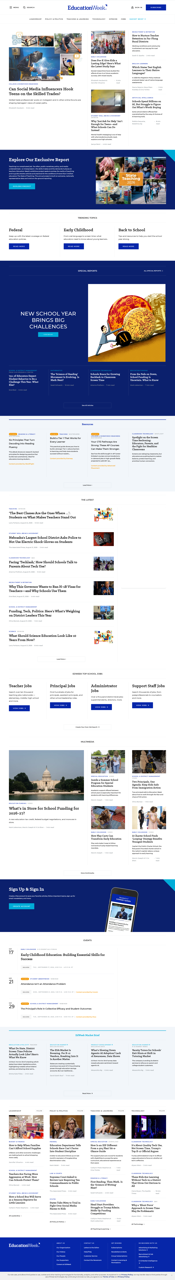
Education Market (58, 1045)
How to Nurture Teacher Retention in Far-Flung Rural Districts (145, 38)
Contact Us (89, 1243)
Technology (98, 19)
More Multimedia (87, 873)
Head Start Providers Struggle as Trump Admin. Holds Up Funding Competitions (105, 1209)
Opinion (113, 19)
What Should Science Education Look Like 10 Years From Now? (42, 638)
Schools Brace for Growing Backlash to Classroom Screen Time (105, 377)
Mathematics (56, 370)
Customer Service (90, 1256)
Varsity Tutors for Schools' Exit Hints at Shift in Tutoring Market (146, 1053)
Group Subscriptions (119, 1256)
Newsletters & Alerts (119, 1252)
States (53, 1199)
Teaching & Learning (78, 19)
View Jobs (18, 708)
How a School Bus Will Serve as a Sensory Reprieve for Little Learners (25, 1199)
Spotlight (159, 434)
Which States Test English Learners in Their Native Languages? (146, 70)
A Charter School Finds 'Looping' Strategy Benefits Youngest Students (147, 838)
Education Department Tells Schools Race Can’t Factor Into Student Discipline (65, 1148)
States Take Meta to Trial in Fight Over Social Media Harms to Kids (65, 1205)
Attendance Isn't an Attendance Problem (43, 984)
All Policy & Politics (57, 1222)
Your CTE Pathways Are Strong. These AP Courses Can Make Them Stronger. (105, 445)
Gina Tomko (145, 90)
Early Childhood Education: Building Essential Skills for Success (63, 957)
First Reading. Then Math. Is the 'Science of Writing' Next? (106, 1184)
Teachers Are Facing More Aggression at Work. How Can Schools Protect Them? (24, 1177)
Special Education (99, 776)
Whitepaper (14, 436)
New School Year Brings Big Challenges (48, 320)
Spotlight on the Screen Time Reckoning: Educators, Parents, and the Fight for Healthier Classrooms (145, 443)
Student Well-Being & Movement (105, 116)
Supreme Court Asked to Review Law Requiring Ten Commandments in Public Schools (65, 1182)
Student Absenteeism (39, 979)
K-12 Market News (140, 1046)
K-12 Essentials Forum (47, 949)
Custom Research (145, 1267)
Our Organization (63, 1248)
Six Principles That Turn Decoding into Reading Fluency (22, 444)
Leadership (35, 19)
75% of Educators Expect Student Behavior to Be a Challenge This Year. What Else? (23, 380)
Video (30, 803)
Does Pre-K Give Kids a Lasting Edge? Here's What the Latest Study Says (106, 63)
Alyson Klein (136, 1165)
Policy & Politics (54, 19)
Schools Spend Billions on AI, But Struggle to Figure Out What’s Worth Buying (146, 104)
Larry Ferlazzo (14, 523)
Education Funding (139, 370)
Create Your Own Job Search (87, 727)
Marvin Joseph (28, 827)
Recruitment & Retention (143, 32)
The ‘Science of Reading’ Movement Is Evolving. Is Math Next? (65, 377)
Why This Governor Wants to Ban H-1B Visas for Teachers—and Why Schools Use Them (45, 589)
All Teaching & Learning (100, 1229)
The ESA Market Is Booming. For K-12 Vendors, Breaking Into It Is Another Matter (64, 1055)
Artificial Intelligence (142, 98)
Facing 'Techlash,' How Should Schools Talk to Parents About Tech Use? (43, 564)
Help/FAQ (88, 1252)
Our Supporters (62, 1260)
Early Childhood (98, 57)
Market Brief (137, 19)
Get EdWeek (116, 1243)
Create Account (21, 906)
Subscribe (156, 7)
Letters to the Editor (91, 1248)
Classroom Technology (101, 370)
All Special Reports (152, 271)
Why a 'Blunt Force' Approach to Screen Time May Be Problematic (146, 1208)
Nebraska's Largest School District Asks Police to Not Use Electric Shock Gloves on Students (45, 539)
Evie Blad (12, 390)
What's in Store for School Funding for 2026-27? (44, 810)
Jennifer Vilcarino (98, 83)
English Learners (140, 63)
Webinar (54, 979)
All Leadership (14, 1216)
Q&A (33, 558)
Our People (61, 1256)
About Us (61, 1243)
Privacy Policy (127, 1275)
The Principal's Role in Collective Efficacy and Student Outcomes (56, 1008)
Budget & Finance (17, 1142)
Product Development (101, 1045)
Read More (19, 246)
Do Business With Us (148, 1243)
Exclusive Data (57, 1046)
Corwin (95, 992)
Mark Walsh (54, 1165)
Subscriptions (116, 1248)
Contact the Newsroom (93, 1260)
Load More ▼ (87, 485)
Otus (94, 1017)
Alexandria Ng (96, 1070)
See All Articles (87, 405)
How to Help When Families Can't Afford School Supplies (25, 1147)
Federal (53, 1142)
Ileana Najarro (137, 87)
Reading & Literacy (26, 434)
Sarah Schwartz (56, 385)
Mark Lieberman (136, 385)
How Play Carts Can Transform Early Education (106, 837)
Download (113, 1142)
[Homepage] (87, 7)
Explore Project (22, 186)
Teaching (63, 434)
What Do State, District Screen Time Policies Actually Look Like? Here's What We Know (23, 1053)
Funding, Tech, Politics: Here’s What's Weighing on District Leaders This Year (44, 613)
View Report (48, 334)
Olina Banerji (14, 621)
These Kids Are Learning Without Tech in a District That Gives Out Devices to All (146, 1182)
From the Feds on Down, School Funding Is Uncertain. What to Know (144, 377)
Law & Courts (56, 1173)
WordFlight (29, 464)
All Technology (137, 1224)
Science (12, 631)
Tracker (33, 1045)
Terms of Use (108, 1277)
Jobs (123, 19)
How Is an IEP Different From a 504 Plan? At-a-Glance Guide (104, 1148)
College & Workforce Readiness (23, 84)
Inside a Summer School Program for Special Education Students (104, 782)
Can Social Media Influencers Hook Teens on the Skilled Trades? (41, 91)
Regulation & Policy (18, 1045)
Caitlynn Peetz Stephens (18, 1208)
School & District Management (23, 370)
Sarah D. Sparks (138, 55)
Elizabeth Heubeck (16, 108)
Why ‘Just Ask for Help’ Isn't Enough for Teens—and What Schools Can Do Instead (106, 126)
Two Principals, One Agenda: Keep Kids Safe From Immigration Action (146, 784)
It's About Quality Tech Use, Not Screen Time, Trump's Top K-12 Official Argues (147, 1148)
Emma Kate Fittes (15, 1074)
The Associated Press (17, 547)
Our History (61, 1252)
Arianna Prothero (97, 385)
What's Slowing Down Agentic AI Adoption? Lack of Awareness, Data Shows (106, 1053)
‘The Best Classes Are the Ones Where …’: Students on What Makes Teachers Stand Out (42, 515)
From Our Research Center (21, 372)
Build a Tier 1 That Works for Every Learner (65, 440)
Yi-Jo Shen (39, 827)
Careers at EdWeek (64, 1264)
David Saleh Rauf (56, 1075)
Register (26, 967)
